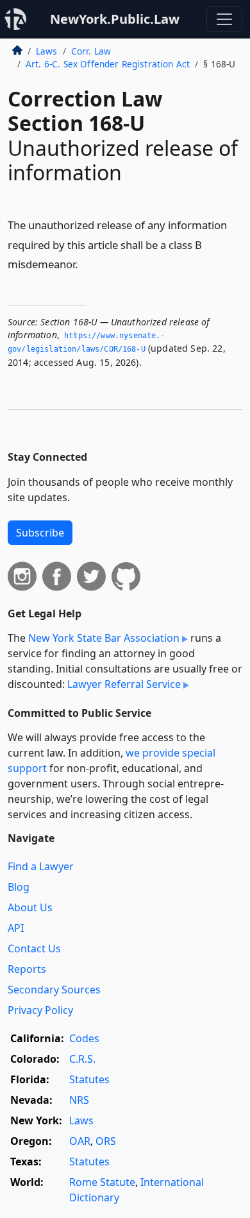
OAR (79, 1141)
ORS (106, 1141)
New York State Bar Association (103, 638)
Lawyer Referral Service (124, 684)
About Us (30, 907)
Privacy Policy (40, 1010)
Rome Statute (102, 1182)
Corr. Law (91, 51)
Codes (84, 1038)
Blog (18, 887)
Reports (27, 969)
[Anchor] (85, 263)
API (16, 928)
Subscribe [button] (40, 533)
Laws (47, 51)
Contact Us (34, 948)
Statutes (89, 1079)
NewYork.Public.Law (114, 19)
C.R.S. (82, 1059)
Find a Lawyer (41, 866)
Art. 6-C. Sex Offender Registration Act (108, 64)
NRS (79, 1100)
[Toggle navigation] (224, 19)
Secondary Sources (54, 989)
